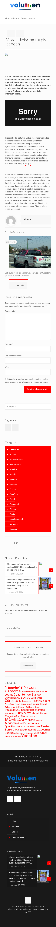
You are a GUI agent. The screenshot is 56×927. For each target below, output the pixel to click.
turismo (39, 730)
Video (7, 736)
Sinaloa (13, 509)
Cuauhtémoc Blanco (27, 694)
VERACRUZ (40, 732)
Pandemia (28, 723)
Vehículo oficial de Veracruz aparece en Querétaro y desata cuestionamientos (28, 274)
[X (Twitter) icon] (28, 916)
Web (7, 367)
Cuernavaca (36, 697)
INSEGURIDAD (12, 710)
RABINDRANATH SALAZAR (28, 727)
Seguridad (14, 504)
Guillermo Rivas (32, 707)
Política (13, 489)
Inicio (14, 821)
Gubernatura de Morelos (15, 707)
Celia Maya (25, 691)
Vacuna (29, 733)
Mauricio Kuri (30, 717)
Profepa (36, 723)
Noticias (13, 484)
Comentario (10, 311)
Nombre (9, 344)
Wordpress (16, 736)
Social (12, 514)
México (9, 723)
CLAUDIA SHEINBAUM (38, 692)
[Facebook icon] (25, 916)
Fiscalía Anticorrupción (23, 704)
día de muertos (25, 701)
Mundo (13, 474)
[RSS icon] (31, 916)
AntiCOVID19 (12, 691)
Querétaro (14, 494)
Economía (14, 454)
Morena (30, 720)
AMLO (33, 688)
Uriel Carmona (19, 733)
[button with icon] (8, 427)
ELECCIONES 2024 (41, 701)
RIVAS (17, 730)
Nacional (13, 479)
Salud (12, 499)
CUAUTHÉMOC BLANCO (17, 697)
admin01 (28, 219)
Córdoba (11, 701)
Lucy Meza (24, 713)
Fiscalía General (39, 704)
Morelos (13, 469)
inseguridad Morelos (33, 709)
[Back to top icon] (28, 900)
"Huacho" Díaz (16, 688)
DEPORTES (14, 449)
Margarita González (15, 716)
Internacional (15, 464)
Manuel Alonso (39, 713)
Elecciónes (9, 704)
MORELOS (14, 719)
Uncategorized (16, 519)
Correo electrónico (13, 355)
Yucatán (13, 529)
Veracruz (13, 524)
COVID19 (9, 695)
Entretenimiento (16, 459)
